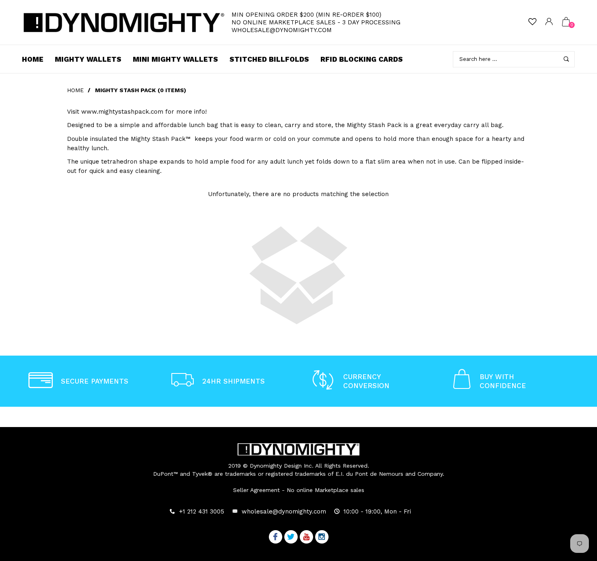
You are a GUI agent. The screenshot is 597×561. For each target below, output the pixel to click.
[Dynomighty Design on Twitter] (291, 537)
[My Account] (549, 22)
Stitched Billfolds (269, 59)
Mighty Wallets (88, 59)
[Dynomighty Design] (123, 22)
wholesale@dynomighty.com (281, 30)
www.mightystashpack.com (122, 111)
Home (32, 59)
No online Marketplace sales (283, 22)
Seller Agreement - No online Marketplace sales (298, 490)
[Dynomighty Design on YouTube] (306, 537)
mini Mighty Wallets (175, 59)
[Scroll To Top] (575, 523)
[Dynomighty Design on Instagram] (322, 537)
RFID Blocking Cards (361, 59)
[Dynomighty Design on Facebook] (275, 537)
